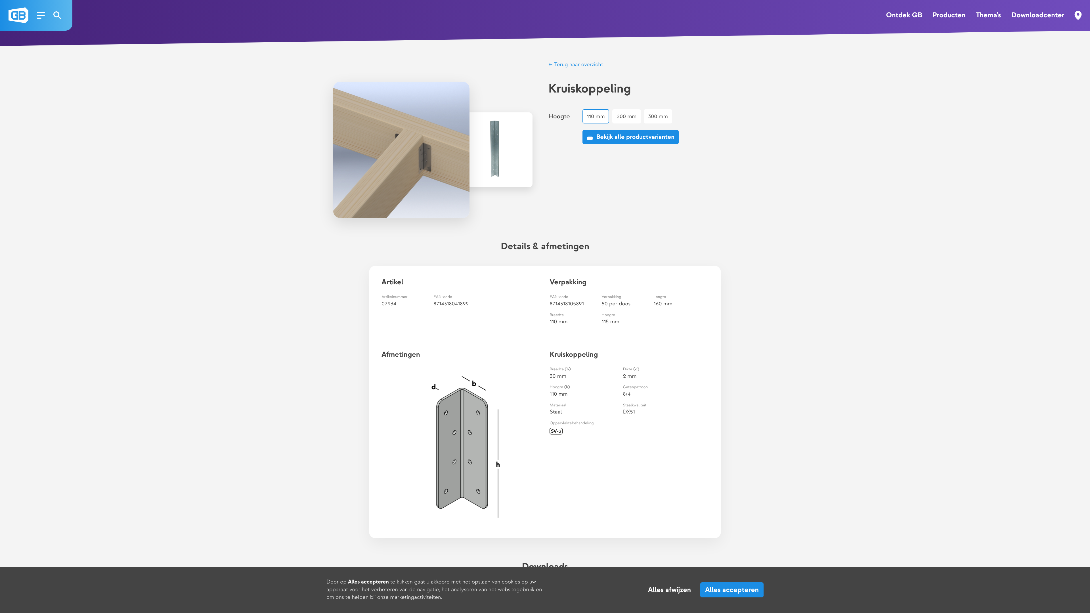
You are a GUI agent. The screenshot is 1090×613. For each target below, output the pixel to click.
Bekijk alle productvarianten (635, 137)
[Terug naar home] (18, 15)
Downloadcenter (1037, 15)
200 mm (626, 116)
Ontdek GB (904, 15)
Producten (948, 15)
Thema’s (988, 15)
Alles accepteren (732, 589)
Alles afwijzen (669, 590)
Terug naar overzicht (578, 64)
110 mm (596, 116)
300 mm (658, 116)
